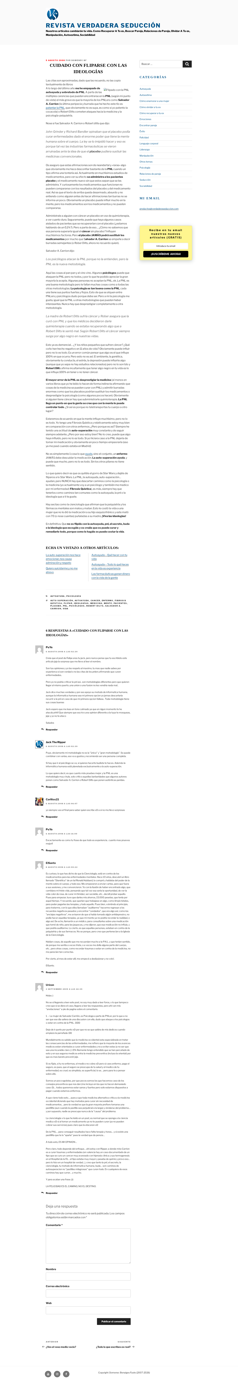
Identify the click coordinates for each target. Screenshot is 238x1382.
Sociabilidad (146, 186)
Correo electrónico (57, 1286)
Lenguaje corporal (149, 143)
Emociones (145, 119)
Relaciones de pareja (150, 173)
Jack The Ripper (56, 742)
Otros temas (146, 161)
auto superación (61, 600)
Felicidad (144, 137)
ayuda (88, 453)
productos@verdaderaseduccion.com (159, 208)
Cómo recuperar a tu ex (152, 113)
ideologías (81, 603)
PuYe (49, 647)
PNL (65, 606)
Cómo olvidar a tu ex (150, 107)
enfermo (107, 600)
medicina (96, 603)
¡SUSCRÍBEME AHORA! (166, 254)
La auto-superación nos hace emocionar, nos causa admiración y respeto (63, 558)
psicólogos (77, 606)
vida (66, 608)
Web (49, 1303)
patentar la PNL (55, 107)
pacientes (120, 603)
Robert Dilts (95, 606)
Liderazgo (145, 149)
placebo (56, 606)
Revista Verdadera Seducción (103, 25)
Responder (52, 729)
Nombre (51, 1269)
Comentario (54, 1225)
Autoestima (146, 95)
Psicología (73, 596)
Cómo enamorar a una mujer (154, 101)
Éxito (142, 131)
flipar (68, 603)
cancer (95, 600)
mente (108, 603)
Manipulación (146, 155)
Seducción (145, 179)
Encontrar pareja (148, 125)
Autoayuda (57, 596)
